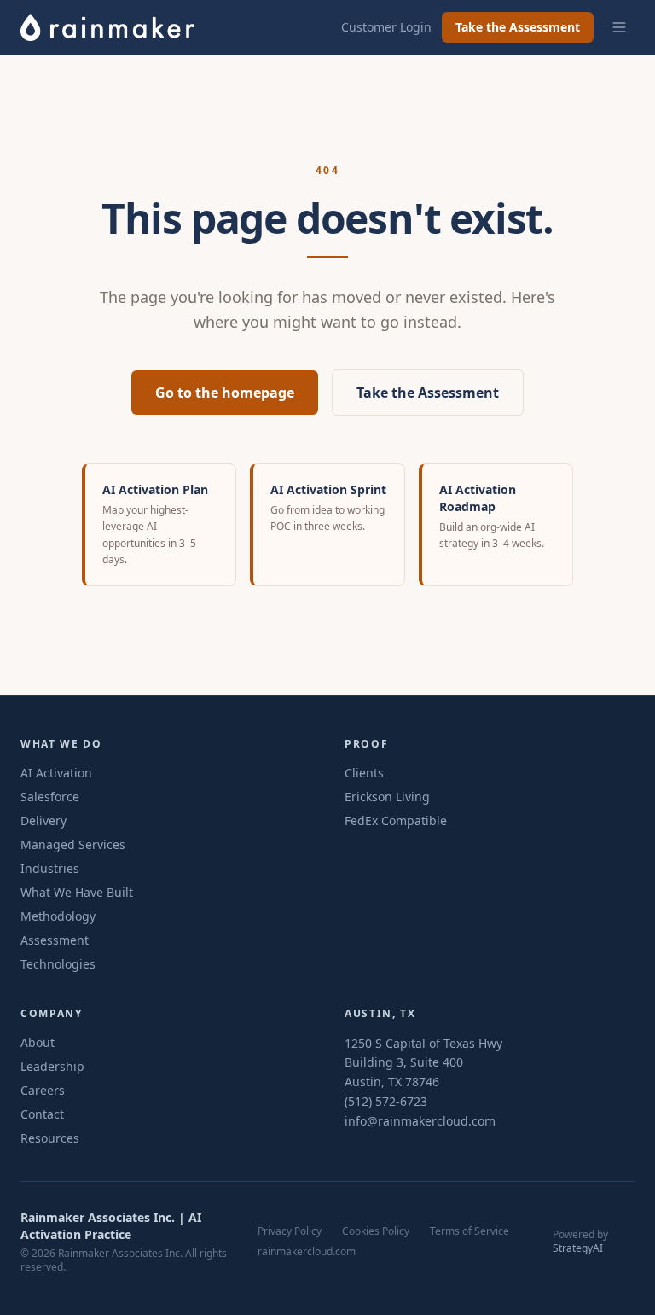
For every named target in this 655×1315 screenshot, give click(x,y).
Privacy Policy (290, 1231)
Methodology (58, 916)
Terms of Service (469, 1231)
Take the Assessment (517, 27)
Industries (49, 868)
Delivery (43, 820)
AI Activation (56, 773)
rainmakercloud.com (307, 1252)
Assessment (54, 940)
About (37, 1042)
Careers (42, 1090)
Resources (49, 1138)
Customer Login (386, 27)
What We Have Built (76, 892)
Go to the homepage (224, 392)
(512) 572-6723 (386, 1101)
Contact (42, 1114)
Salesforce (49, 796)
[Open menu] (619, 27)
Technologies (58, 964)
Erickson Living (387, 796)
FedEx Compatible (396, 820)
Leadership (52, 1066)
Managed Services (72, 844)
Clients (364, 773)
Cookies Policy (375, 1231)
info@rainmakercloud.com (420, 1121)
